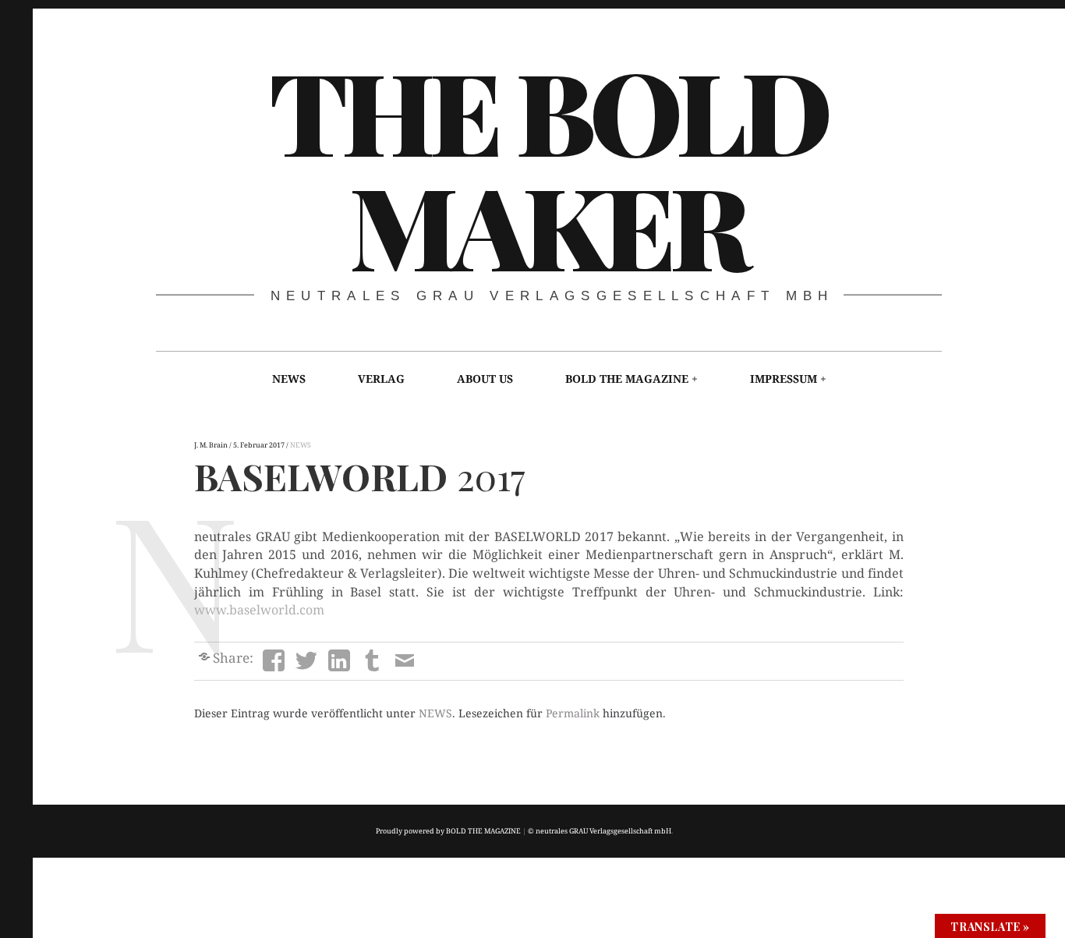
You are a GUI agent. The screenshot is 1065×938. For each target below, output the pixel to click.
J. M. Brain (211, 445)
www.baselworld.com (259, 609)
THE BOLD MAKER (547, 166)
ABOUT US (485, 378)
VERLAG (381, 378)
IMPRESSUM (783, 378)
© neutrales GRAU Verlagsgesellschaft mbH (599, 831)
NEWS (289, 378)
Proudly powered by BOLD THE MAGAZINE (448, 831)
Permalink (573, 713)
